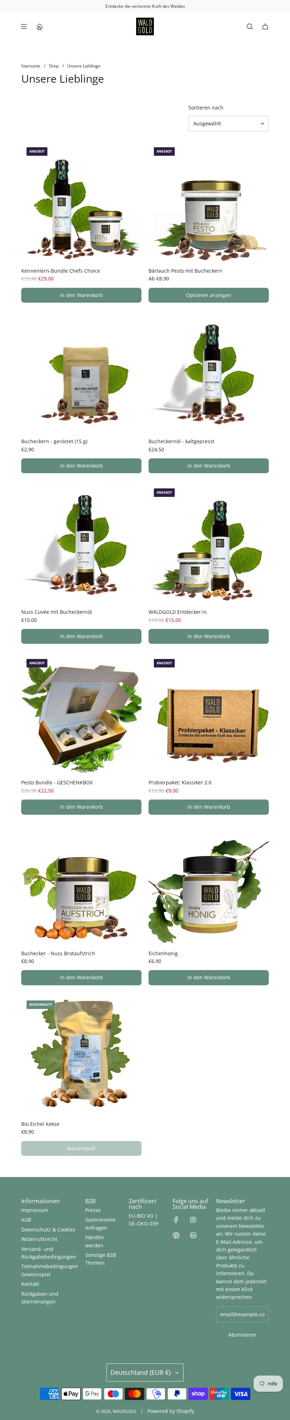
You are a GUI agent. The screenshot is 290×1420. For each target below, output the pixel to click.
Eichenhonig (163, 953)
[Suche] (249, 26)
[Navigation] (23, 26)
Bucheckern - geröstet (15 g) (54, 441)
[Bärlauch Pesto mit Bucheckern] (209, 202)
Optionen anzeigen (208, 295)
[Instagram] (193, 1220)
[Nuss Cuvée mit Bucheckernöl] (81, 543)
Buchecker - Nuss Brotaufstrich (58, 953)
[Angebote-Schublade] (39, 26)
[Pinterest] (176, 1235)
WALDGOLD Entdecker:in (178, 611)
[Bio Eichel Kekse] (81, 1055)
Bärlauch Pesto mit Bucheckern (185, 270)
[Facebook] (176, 1220)
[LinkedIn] (193, 1235)
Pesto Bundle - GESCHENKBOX (57, 782)
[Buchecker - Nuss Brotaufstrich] (81, 885)
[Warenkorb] (265, 26)
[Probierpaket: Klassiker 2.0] (209, 714)
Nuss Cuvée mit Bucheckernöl (56, 611)
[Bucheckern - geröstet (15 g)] (81, 373)
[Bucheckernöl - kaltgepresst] (209, 373)
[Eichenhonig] (209, 885)
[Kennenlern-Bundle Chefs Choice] (81, 202)
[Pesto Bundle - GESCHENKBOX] (81, 714)
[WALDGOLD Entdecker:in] (209, 543)
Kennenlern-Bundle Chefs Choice (60, 270)
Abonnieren (242, 1334)
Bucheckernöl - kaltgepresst (181, 441)
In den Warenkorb (81, 295)
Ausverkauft (81, 1148)
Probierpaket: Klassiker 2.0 (180, 782)
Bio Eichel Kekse (40, 1124)
